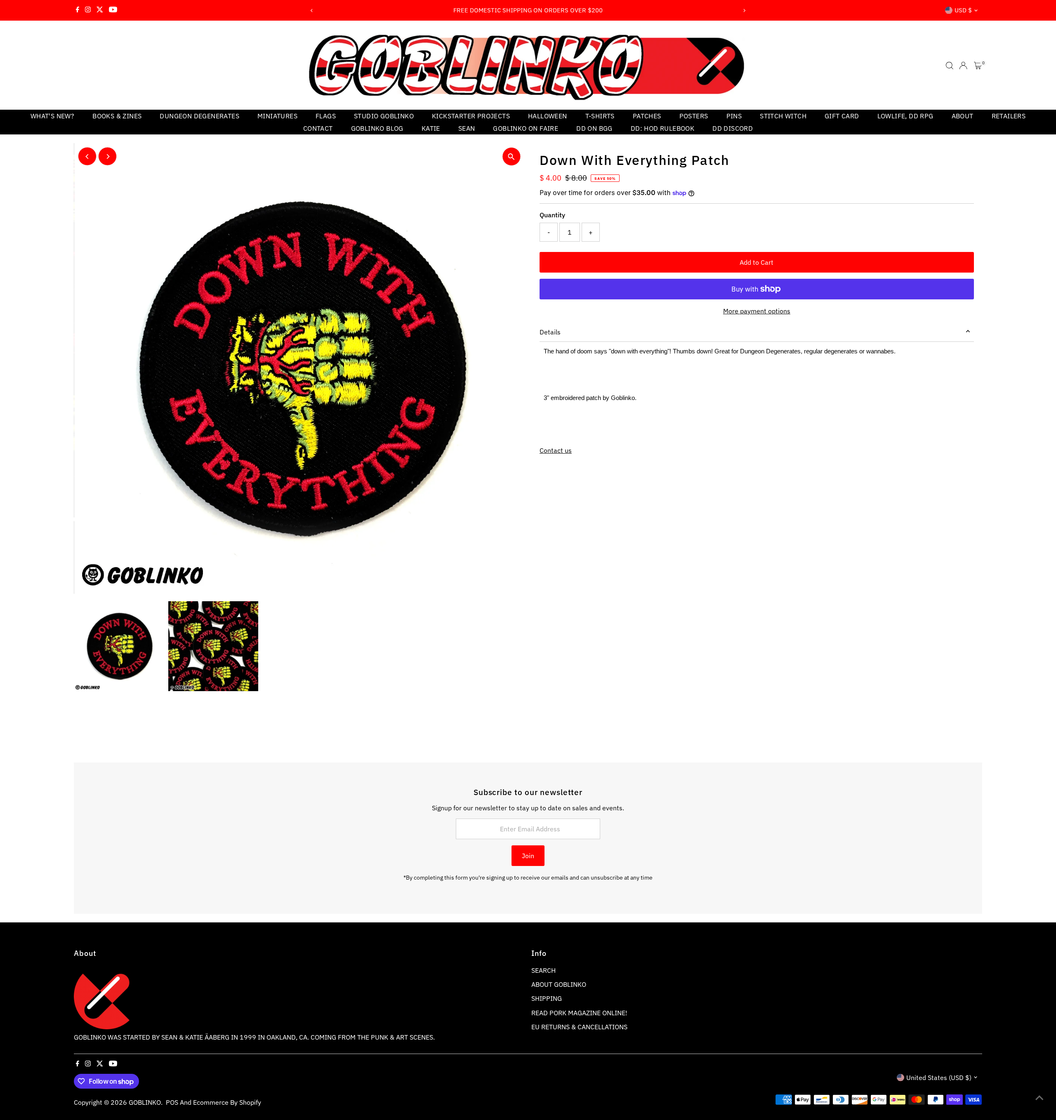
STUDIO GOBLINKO (384, 116)
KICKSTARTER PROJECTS (471, 116)
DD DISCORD (732, 128)
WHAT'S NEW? (52, 116)
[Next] (744, 10)
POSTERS (693, 116)
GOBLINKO (145, 1102)
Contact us (556, 450)
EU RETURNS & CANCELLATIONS (579, 1027)
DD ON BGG (594, 128)
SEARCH (543, 970)
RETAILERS (1009, 116)
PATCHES (647, 116)
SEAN (466, 128)
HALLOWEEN (547, 116)
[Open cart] (978, 65)
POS (172, 1102)
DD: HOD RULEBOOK (662, 128)
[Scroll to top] (1039, 1097)
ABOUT (963, 116)
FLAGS (326, 116)
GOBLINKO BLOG (377, 128)
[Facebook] (77, 10)
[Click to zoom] (511, 156)
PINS (734, 116)
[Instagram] (88, 10)
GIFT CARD (842, 116)
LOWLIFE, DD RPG (905, 116)
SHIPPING (546, 998)
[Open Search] (949, 65)
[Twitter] (99, 10)
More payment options (756, 311)
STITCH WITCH (783, 116)
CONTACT (318, 128)
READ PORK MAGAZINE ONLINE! (579, 1013)
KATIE (431, 128)
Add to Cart (756, 262)
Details (550, 332)
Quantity (552, 215)
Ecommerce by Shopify (227, 1102)
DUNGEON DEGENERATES (199, 116)
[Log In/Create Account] (963, 65)
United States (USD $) (938, 1077)
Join (528, 856)
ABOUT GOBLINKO (558, 984)
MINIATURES (277, 116)
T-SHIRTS (600, 116)
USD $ (963, 10)
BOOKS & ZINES (116, 116)
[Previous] (312, 10)
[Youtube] (113, 10)
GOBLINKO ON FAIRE (525, 128)
